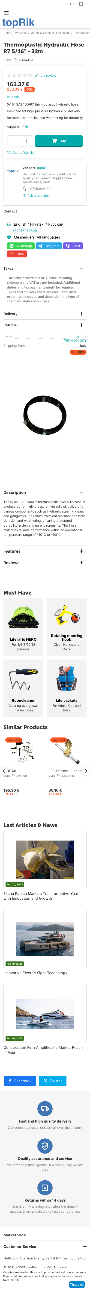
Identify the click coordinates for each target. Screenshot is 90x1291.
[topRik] (18, 23)
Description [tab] (14, 492)
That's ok (77, 1284)
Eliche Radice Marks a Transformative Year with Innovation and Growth (40, 896)
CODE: (8, 60)
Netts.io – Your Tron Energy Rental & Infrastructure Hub (45, 1258)
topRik (42, 168)
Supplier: (13, 127)
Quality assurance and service (45, 1158)
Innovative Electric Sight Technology (35, 972)
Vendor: (28, 168)
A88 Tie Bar (16, 771)
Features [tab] (12, 551)
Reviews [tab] (11, 562)
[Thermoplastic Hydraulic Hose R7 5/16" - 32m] (45, 415)
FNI (25, 127)
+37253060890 (24, 231)
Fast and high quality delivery (45, 1121)
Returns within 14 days (45, 1200)
